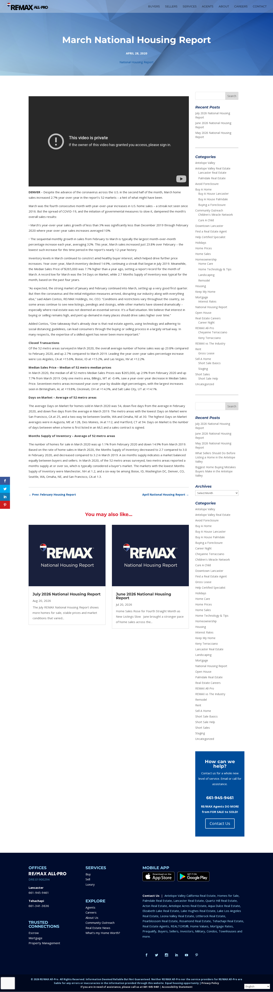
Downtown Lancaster (209, 226)
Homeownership (206, 259)
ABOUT (224, 6)
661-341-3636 (39, 906)
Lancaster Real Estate (212, 172)
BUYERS (154, 6)
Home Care (205, 264)
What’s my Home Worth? (103, 933)
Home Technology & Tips (214, 269)
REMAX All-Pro (204, 328)
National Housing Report (136, 62)
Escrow (34, 933)
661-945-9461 (39, 893)
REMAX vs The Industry (210, 343)
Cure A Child (206, 220)
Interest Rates (207, 301)
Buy (88, 874)
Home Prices (203, 248)
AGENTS (207, 6)
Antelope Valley (205, 163)
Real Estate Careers (208, 318)
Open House (203, 313)
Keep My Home (205, 292)
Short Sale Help (208, 378)
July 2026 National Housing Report (67, 594)
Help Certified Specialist (210, 237)
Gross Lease (206, 353)
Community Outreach (209, 210)
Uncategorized (204, 384)
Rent (198, 349)
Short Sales (202, 374)
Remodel (204, 280)
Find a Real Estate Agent (211, 231)
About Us (92, 918)
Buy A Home (203, 189)
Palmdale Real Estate (212, 178)
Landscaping (206, 275)
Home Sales (203, 254)
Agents (90, 907)
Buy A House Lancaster (213, 193)
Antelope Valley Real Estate (212, 168)
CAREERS (241, 6)
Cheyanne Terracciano (212, 332)
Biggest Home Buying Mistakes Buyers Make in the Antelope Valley (215, 471)
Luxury (90, 884)
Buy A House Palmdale (213, 199)
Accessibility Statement (177, 987)
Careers (91, 912)
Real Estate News (98, 928)
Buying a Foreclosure (212, 205)
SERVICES (190, 6)
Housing (200, 286)
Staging (203, 369)
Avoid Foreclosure (207, 184)
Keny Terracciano (209, 338)
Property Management (44, 943)
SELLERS (171, 6)
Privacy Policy (210, 983)
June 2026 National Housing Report (143, 596)
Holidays (200, 242)
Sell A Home (203, 359)
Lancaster (36, 888)
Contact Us (220, 823)
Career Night (206, 322)
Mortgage (201, 297)
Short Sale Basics (209, 363)
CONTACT (260, 6)
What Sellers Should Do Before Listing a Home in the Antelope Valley (215, 457)
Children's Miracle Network (215, 214)
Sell (88, 879)
